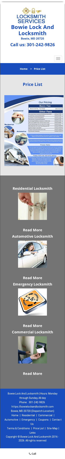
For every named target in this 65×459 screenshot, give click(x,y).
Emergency (28, 419)
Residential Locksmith (32, 188)
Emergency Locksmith (32, 284)
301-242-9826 (41, 44)
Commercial (45, 415)
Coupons (43, 419)
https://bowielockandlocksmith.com (33, 406)
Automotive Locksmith (32, 236)
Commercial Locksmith (32, 332)
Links (33, 432)
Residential (28, 415)
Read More (32, 230)
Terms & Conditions (18, 428)
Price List (38, 428)
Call (33, 453)
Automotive (11, 419)
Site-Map (52, 428)
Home (23, 69)
